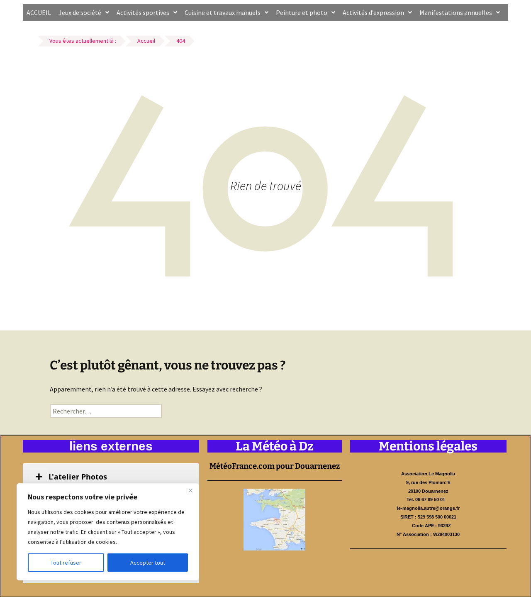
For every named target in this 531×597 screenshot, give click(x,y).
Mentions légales (428, 446)
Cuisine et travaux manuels (223, 12)
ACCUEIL (39, 12)
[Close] (190, 490)
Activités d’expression (373, 12)
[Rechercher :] (106, 411)
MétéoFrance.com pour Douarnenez (274, 466)
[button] (84, 12)
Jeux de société (79, 12)
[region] (108, 531)
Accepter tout (147, 562)
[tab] (111, 476)
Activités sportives (143, 12)
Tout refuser (66, 562)
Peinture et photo (301, 12)
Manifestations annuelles (455, 12)
